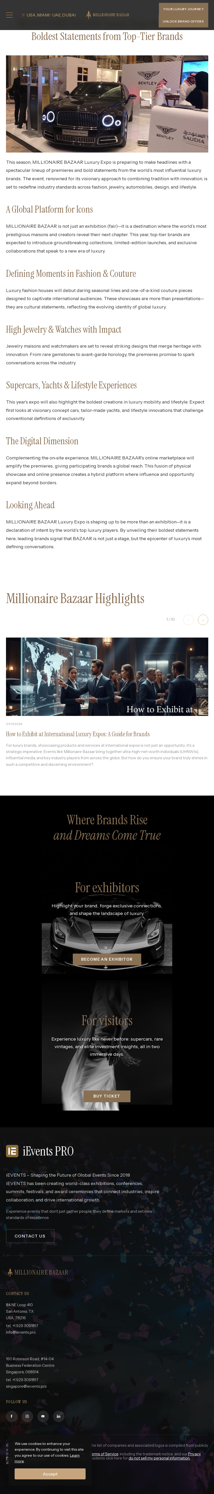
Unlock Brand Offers (183, 21)
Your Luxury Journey (183, 9)
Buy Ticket (106, 1096)
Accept (50, 1474)
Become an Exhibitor (107, 959)
